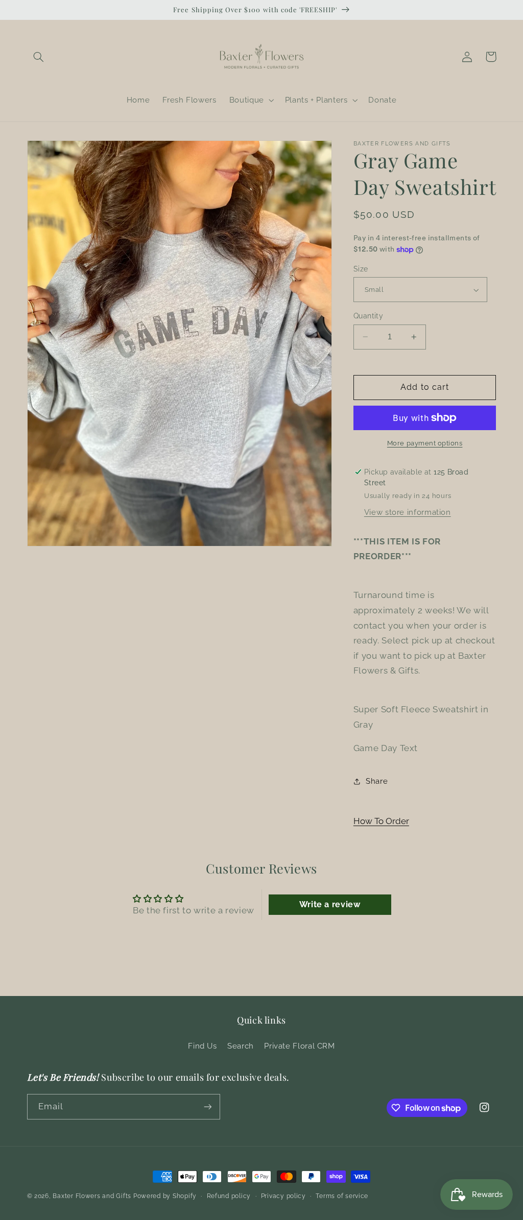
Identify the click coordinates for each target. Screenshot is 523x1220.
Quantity (368, 316)
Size (360, 269)
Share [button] (377, 781)
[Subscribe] (207, 1106)
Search (240, 1045)
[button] (39, 56)
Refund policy (229, 1196)
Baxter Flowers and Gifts (92, 1196)
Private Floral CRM (299, 1045)
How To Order (381, 821)
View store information (407, 512)
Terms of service (342, 1196)
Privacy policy (283, 1196)
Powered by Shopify (165, 1196)
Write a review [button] (330, 904)
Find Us (202, 1045)
